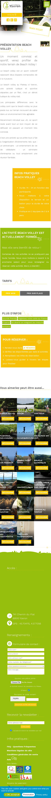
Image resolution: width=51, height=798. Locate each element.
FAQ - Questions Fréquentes (21, 746)
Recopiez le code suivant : (25, 694)
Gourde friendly (9, 318)
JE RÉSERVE (29, 348)
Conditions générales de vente (22, 754)
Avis (9, 759)
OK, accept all (13, 795)
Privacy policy (42, 795)
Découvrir (7, 419)
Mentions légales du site (19, 750)
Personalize (28, 795)
